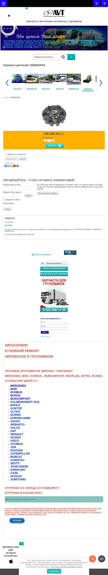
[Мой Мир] (14, 165)
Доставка (8, 225)
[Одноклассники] (11, 165)
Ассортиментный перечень (54, 274)
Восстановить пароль (48, 193)
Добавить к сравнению (16, 154)
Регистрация (8, 203)
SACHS (23, 159)
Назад (7, 209)
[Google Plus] (17, 165)
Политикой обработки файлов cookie (66, 567)
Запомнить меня (12, 200)
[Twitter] (8, 165)
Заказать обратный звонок (54, 268)
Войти (28, 195)
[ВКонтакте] (5, 165)
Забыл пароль (45, 336)
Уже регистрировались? (51, 319)
